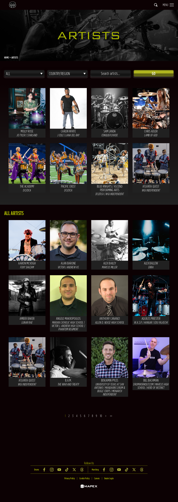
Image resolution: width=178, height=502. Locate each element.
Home (6, 57)
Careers (97, 478)
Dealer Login (109, 478)
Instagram (52, 470)
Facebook (44, 470)
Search (155, 5)
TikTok (67, 470)
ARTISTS (14, 57)
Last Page (112, 416)
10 (101, 416)
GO (153, 73)
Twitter (74, 470)
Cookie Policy (84, 478)
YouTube (59, 470)
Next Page (106, 416)
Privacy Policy (69, 478)
